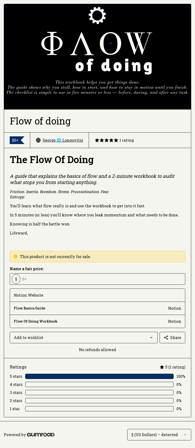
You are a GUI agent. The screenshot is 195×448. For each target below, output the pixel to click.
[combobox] (84, 337)
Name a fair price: (27, 268)
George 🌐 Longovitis (63, 140)
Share (175, 337)
